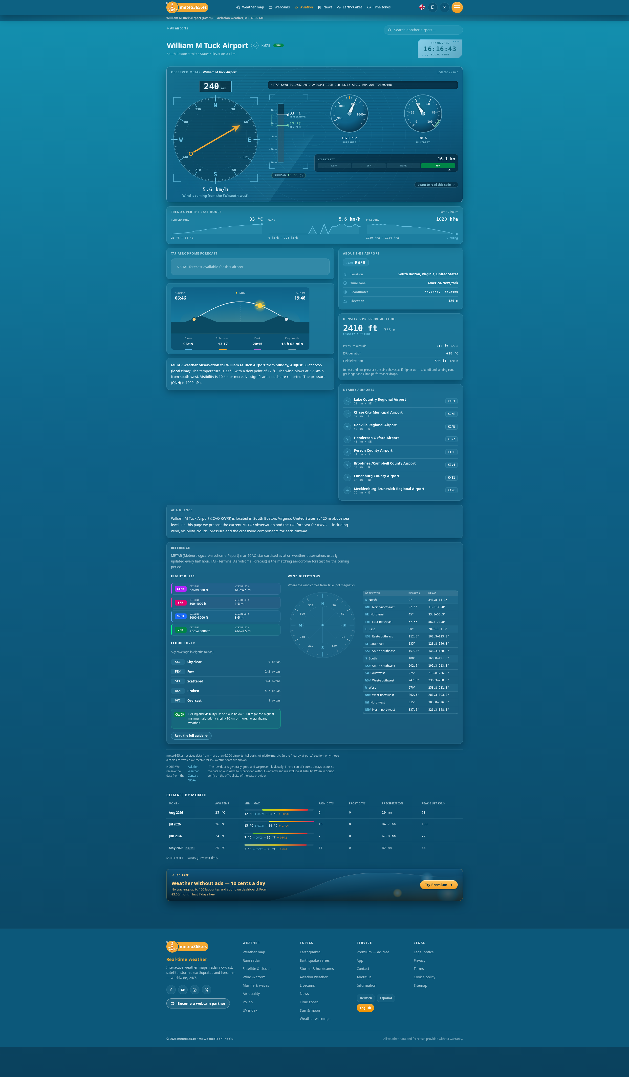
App (360, 960)
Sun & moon (310, 1010)
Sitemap (420, 985)
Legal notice (424, 952)
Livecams (307, 985)
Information (366, 985)
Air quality (251, 993)
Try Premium (439, 884)
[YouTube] (183, 989)
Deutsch (366, 998)
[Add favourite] (255, 45)
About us (364, 977)
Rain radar (251, 960)
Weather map (254, 952)
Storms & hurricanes (317, 968)
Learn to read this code (436, 185)
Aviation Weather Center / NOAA (193, 773)
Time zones (309, 1002)
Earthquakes (310, 952)
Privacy (419, 960)
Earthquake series (315, 960)
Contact (363, 968)
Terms (419, 968)
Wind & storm (254, 977)
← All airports (177, 28)
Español (386, 998)
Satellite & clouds (257, 968)
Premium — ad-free (373, 952)
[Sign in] (445, 7)
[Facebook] (171, 989)
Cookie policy (424, 977)
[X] (206, 989)
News (304, 993)
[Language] (422, 7)
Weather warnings (315, 1018)
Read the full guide (191, 735)
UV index (250, 1010)
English (365, 1008)
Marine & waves (256, 985)
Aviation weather (314, 977)
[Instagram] (194, 989)
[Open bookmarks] (433, 7)
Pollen (248, 1002)
